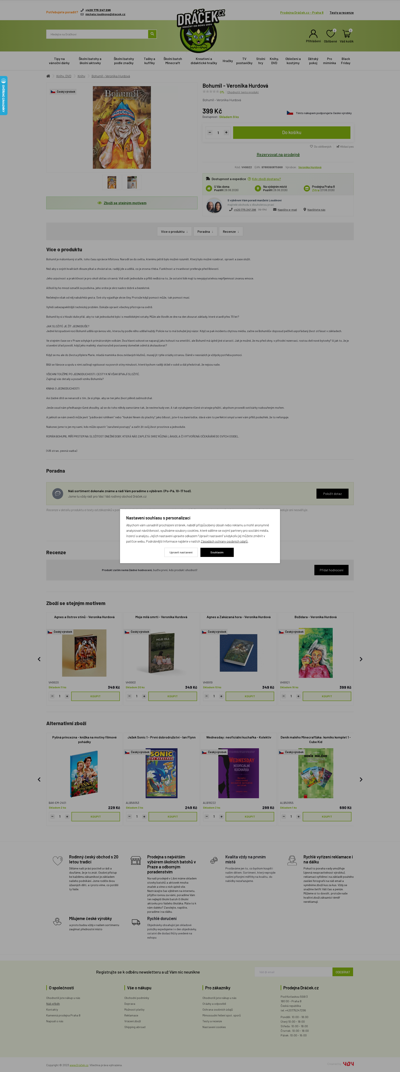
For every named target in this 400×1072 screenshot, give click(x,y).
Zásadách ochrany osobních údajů (224, 541)
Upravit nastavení (181, 552)
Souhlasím (217, 552)
